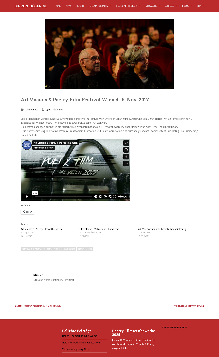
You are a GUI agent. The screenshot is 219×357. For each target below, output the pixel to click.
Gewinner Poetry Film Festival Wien (81, 342)
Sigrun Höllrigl (85, 248)
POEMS (185, 5)
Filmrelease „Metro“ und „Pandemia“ (99, 229)
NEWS (68, 5)
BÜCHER (80, 5)
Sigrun (47, 109)
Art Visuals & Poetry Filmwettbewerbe (42, 229)
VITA (199, 5)
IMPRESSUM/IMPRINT (174, 327)
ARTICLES (169, 5)
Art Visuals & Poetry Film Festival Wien (40, 248)
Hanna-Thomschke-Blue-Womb (79, 335)
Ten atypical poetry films (75, 349)
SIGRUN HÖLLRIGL (31, 6)
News (60, 109)
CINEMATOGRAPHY (99, 5)
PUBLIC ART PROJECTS (126, 5)
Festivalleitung (68, 248)
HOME (58, 5)
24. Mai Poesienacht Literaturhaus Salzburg (162, 229)
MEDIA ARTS (151, 5)
